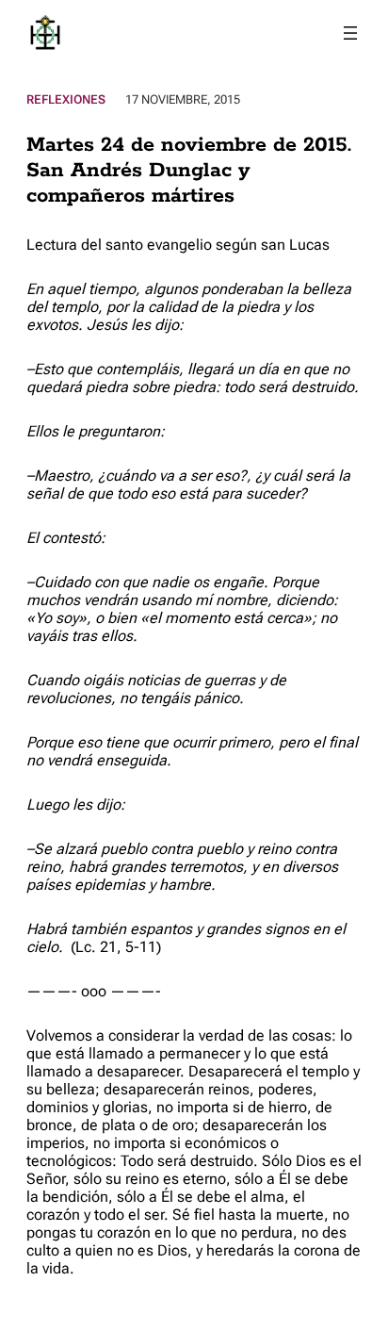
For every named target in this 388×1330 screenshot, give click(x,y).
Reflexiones (65, 99)
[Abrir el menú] (350, 33)
